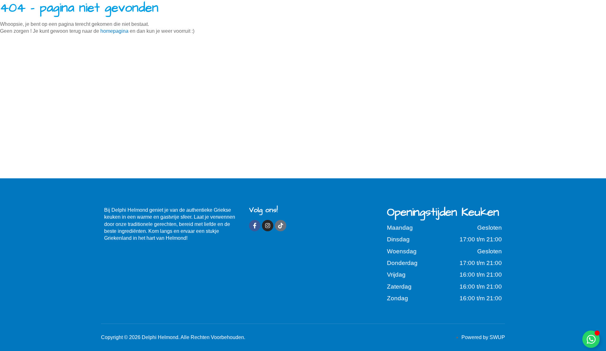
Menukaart (184, 18)
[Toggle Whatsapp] (591, 339)
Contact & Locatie (464, 18)
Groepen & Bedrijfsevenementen (359, 18)
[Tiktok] (280, 225)
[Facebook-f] (254, 225)
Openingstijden (256, 18)
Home (125, 18)
